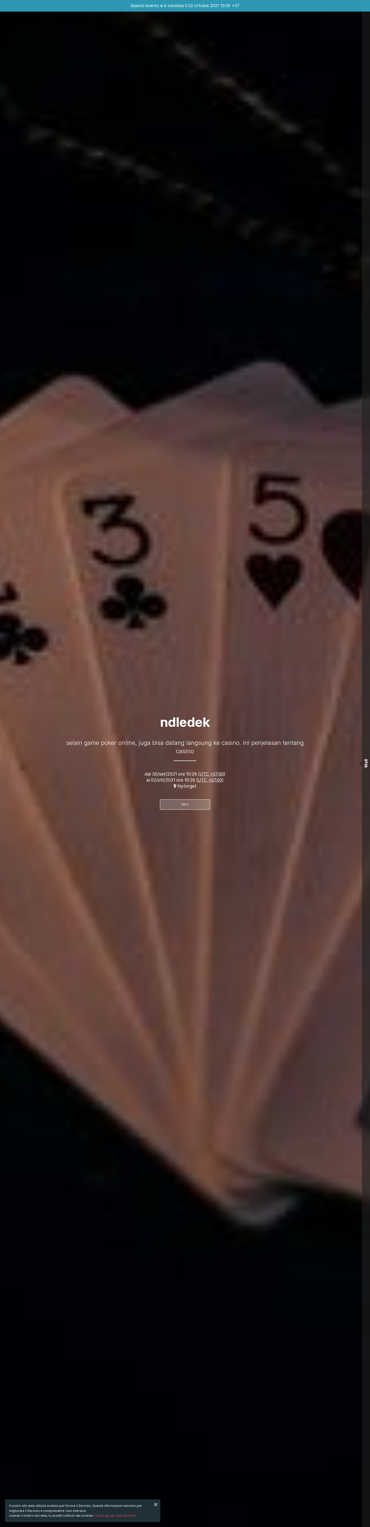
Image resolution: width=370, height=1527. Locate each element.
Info (185, 804)
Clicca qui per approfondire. (116, 1515)
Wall (365, 763)
